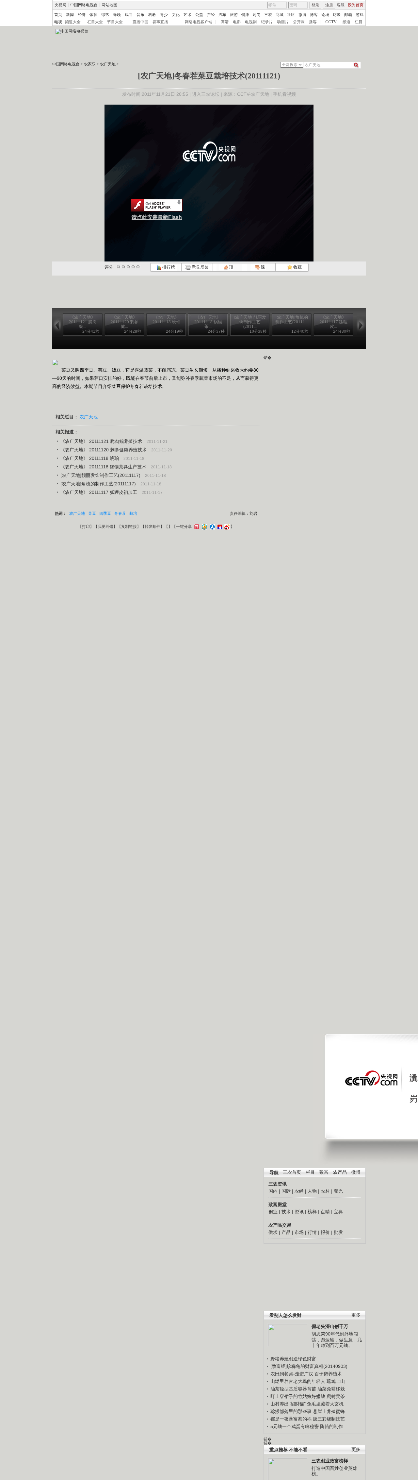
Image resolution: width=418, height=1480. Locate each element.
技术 (286, 1211)
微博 (302, 14)
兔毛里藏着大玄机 (325, 1403)
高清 (225, 22)
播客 (313, 22)
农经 (299, 1191)
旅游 (234, 14)
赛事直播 (160, 22)
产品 (286, 1232)
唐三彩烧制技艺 (329, 1418)
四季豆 (105, 513)
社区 (291, 14)
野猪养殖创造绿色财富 (293, 1358)
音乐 (140, 14)
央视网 (60, 5)
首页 (58, 14)
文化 (176, 14)
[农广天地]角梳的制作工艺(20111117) (98, 483)
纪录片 (267, 22)
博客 (314, 14)
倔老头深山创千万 (330, 1326)
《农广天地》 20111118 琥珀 (89, 458)
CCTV (331, 22)
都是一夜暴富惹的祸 (291, 1418)
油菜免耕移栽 (331, 1388)
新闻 (70, 14)
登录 (315, 5)
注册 (329, 5)
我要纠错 (105, 526)
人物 (312, 1191)
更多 (356, 1315)
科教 (152, 14)
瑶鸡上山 (336, 1381)
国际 (286, 1191)
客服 (341, 5)
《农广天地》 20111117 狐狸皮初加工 (98, 492)
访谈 (337, 14)
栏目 (358, 22)
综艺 (105, 14)
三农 (268, 14)
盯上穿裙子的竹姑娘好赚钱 (297, 1396)
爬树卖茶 (336, 1396)
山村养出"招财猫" (288, 1403)
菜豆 (92, 513)
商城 (279, 14)
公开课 (299, 22)
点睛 (325, 1211)
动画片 (283, 22)
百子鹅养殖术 (328, 1373)
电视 (58, 22)
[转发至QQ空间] (203, 526)
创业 (273, 1211)
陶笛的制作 (331, 1426)
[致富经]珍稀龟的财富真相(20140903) (308, 1366)
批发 (338, 1232)
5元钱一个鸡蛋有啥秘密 (294, 1426)
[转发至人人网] (211, 526)
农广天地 (108, 64)
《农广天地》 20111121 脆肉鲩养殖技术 (101, 441)
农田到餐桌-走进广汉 (291, 1373)
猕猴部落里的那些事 (291, 1411)
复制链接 (129, 526)
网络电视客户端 (198, 22)
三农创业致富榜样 (330, 1460)
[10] (138, 266)
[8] (133, 266)
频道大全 (73, 22)
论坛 (325, 14)
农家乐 (90, 64)
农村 (325, 1191)
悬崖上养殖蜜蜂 (329, 1411)
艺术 (187, 14)
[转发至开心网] (196, 526)
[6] (128, 266)
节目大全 (115, 22)
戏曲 (129, 14)
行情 (312, 1232)
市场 (299, 1232)
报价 (325, 1232)
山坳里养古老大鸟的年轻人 (297, 1381)
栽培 (133, 513)
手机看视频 (284, 94)
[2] (118, 266)
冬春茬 (120, 513)
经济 (82, 14)
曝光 (338, 1191)
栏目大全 (95, 22)
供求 (273, 1232)
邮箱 (348, 14)
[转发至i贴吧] (219, 526)
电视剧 (251, 22)
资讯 (299, 1211)
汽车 (222, 14)
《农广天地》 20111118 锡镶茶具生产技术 (103, 466)
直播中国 (140, 22)
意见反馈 (199, 267)
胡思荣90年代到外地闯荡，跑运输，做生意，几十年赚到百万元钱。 (337, 1339)
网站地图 (109, 5)
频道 (346, 22)
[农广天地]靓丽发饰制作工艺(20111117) (100, 475)
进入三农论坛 (205, 94)
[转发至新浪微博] (226, 526)
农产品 (340, 1172)
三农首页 (292, 1172)
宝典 (338, 1211)
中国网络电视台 (84, 5)
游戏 (359, 14)
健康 (245, 14)
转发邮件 (152, 526)
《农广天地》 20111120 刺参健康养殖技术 (103, 449)
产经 (211, 14)
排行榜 (168, 267)
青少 (164, 14)
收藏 (297, 267)
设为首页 (355, 5)
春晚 (117, 14)
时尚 (257, 14)
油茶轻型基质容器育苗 (293, 1388)
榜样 (312, 1211)
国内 (273, 1191)
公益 (199, 14)
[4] (123, 266)
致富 (324, 1172)
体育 (93, 14)
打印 (86, 526)
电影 (237, 22)
